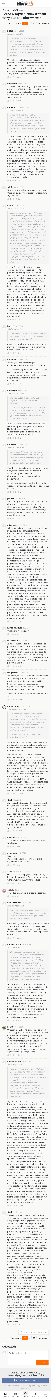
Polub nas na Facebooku (26, 1381)
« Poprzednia (15, 23)
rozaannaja (12, 641)
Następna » (43, 23)
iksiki (9, 326)
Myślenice (18, 10)
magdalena (13, 673)
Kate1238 (11, 360)
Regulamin (25, 1388)
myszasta (12, 853)
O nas (23, 1386)
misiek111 (11, 525)
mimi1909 (12, 83)
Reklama (7, 1386)
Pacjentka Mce (14, 903)
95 (34, 23)
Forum (5, 10)
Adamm (11, 871)
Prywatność (42, 1386)
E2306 (10, 31)
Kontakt (16, 1386)
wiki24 (10, 187)
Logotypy (32, 1386)
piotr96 (10, 498)
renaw (10, 1027)
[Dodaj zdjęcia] (8, 1362)
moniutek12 (13, 107)
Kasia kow (12, 837)
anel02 (10, 890)
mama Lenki (13, 706)
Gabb (10, 800)
